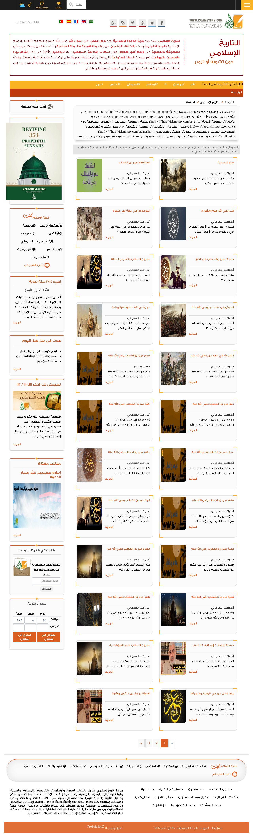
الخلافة (190, 102)
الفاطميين (20, 52)
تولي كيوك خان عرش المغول (38, 351)
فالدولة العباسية (68, 46)
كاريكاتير (141, 797)
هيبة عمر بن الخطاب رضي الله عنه (212, 596)
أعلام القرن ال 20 (224, 797)
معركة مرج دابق (47, 361)
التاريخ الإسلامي (169, 41)
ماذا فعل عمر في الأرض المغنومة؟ (212, 693)
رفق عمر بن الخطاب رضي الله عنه (213, 403)
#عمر (99, 84)
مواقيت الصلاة (42, 7)
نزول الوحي (98, 41)
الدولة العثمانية (123, 57)
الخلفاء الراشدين (122, 46)
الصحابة (146, 789)
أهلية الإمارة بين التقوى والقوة (131, 693)
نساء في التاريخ (170, 789)
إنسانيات (158, 805)
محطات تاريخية (182, 805)
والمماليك (158, 57)
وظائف (59, 7)
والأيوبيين (173, 57)
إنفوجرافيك (162, 797)
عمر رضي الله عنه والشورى (217, 210)
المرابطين (78, 52)
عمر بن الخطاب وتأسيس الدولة (130, 259)
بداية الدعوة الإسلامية (128, 41)
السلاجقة (173, 52)
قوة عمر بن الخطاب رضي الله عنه (129, 500)
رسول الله (75, 41)
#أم (193, 84)
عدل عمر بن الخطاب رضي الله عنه (213, 452)
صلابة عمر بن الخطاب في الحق (214, 259)
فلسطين (195, 789)
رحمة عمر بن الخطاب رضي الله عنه (212, 548)
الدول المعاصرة (219, 789)
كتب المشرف (209, 805)
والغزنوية (158, 52)
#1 (165, 84)
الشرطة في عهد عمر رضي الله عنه (212, 355)
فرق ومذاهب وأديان (192, 797)
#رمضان (178, 84)
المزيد (193, 189)
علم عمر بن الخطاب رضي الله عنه (129, 452)
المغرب (104, 52)
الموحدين (58, 52)
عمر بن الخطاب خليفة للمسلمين (36, 356)
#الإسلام (152, 84)
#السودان (133, 84)
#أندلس (115, 84)
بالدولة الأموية (92, 46)
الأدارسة (93, 52)
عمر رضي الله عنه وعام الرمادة (131, 307)
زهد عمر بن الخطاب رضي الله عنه (129, 403)
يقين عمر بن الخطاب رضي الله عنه (128, 596)
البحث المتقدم (25, 22)
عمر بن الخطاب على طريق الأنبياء (129, 645)
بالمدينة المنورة (156, 46)
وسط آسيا (137, 52)
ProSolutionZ (98, 826)
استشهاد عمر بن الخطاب (134, 162)
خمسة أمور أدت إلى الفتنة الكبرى (213, 645)
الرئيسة (236, 92)
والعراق (124, 52)
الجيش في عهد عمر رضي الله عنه (213, 307)
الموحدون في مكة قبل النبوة (131, 210)
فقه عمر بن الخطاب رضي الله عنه (213, 500)
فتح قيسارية (225, 162)
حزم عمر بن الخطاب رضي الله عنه (129, 355)
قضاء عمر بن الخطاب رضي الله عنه (128, 548)
